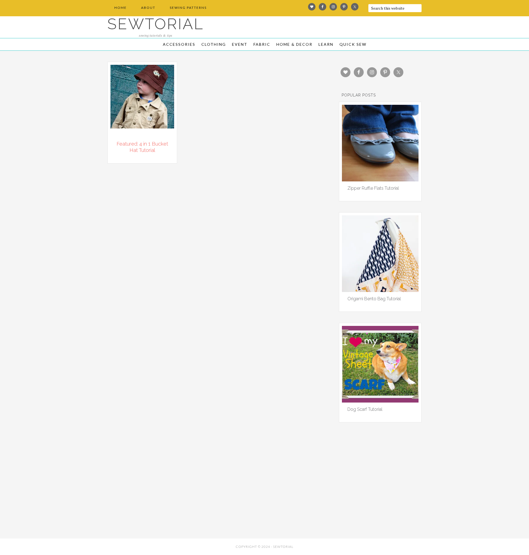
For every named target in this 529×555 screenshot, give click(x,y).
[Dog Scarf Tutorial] (380, 401)
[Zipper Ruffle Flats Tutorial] (380, 179)
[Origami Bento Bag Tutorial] (380, 290)
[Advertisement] (157, 495)
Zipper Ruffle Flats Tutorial (373, 188)
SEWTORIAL (155, 24)
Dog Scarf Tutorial (364, 409)
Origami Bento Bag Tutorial (374, 298)
